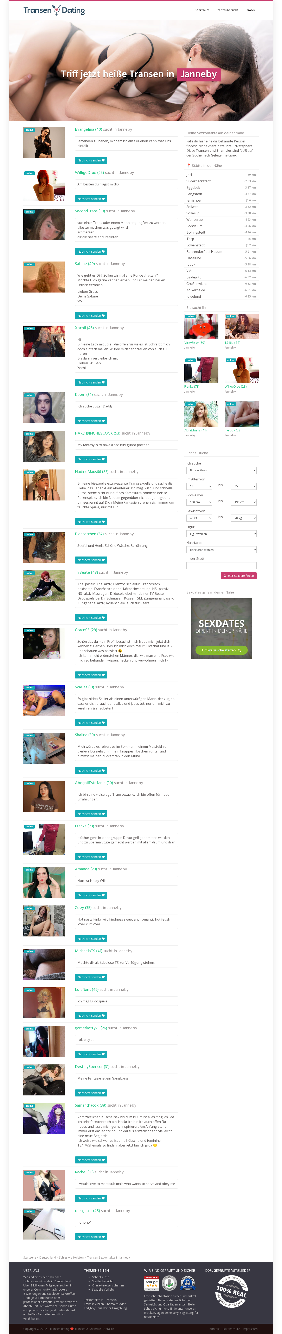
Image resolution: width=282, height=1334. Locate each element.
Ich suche (193, 463)
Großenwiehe (221, 283)
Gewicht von (195, 511)
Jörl (221, 174)
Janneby (125, 129)
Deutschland (47, 1257)
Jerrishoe (221, 200)
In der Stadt (195, 558)
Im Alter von (195, 479)
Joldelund (221, 296)
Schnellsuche (100, 1277)
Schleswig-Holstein (71, 1257)
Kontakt (214, 1329)
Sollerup (221, 213)
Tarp (221, 238)
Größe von (194, 495)
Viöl (221, 271)
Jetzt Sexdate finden (240, 576)
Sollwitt (221, 206)
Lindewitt (221, 277)
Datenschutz (231, 1329)
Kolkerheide (221, 290)
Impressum (250, 1329)
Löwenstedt (221, 245)
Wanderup (221, 219)
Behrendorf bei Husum (221, 251)
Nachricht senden (90, 160)
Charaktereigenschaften (108, 1285)
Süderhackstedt (221, 181)
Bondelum (221, 226)
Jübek (221, 264)
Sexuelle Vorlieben (104, 1289)
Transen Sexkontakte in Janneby (108, 1257)
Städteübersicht (227, 10)
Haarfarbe (194, 542)
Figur (190, 527)
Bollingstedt (221, 232)
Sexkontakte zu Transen (100, 1300)
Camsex (250, 10)
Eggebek (221, 187)
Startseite (203, 10)
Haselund (221, 258)
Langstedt (221, 194)
